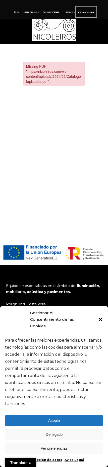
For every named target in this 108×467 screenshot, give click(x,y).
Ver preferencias (54, 448)
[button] (100, 319)
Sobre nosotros (31, 12)
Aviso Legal (74, 460)
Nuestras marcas (51, 12)
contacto (70, 12)
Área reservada (86, 12)
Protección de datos (44, 460)
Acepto (54, 420)
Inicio (16, 12)
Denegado (54, 434)
